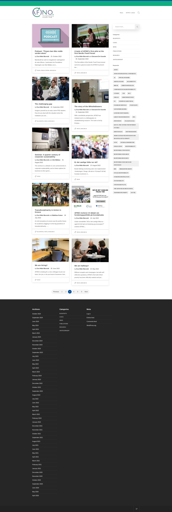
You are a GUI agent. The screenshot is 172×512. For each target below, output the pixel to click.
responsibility (130, 146)
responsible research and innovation (122, 163)
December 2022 (37, 383)
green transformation (121, 117)
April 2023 (35, 368)
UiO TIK (133, 192)
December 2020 (37, 472)
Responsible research (121, 154)
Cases (115, 42)
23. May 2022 (94, 269)
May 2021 (35, 453)
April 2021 (35, 457)
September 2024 (37, 317)
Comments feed (92, 321)
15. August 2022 (95, 165)
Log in (89, 314)
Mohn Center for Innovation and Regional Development (125, 137)
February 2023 (37, 375)
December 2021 (37, 426)
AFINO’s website (130, 12)
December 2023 (37, 341)
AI (114, 77)
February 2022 (37, 418)
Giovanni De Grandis (99, 56)
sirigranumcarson (125, 169)
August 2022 (36, 395)
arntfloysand (118, 81)
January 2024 (36, 337)
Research (53, 70)
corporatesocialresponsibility (124, 89)
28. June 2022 (55, 268)
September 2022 (37, 391)
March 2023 (36, 372)
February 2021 (37, 464)
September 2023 (37, 352)
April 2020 (35, 495)
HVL (134, 117)
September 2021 (37, 437)
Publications (45, 70)
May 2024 (35, 325)
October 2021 (36, 433)
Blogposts (40, 121)
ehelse (116, 97)
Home (121, 12)
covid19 (116, 93)
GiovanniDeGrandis (120, 109)
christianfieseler (127, 85)
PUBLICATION (118, 146)
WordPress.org (91, 325)
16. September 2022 (82, 112)
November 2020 (37, 476)
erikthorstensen (128, 97)
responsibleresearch (121, 158)
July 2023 (35, 356)
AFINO (116, 69)
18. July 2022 (94, 218)
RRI (115, 169)
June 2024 (35, 321)
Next (86, 291)
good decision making (121, 113)
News (38, 70)
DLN (129, 93)
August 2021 (36, 441)
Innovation (117, 121)
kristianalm (118, 131)
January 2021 (36, 468)
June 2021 (35, 449)
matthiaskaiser (131, 131)
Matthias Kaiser (57, 215)
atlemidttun (131, 81)
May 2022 (35, 406)
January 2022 (36, 422)
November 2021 (37, 430)
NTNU (115, 142)
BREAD (116, 85)
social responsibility (121, 173)
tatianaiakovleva (120, 184)
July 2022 (35, 399)
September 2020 (37, 484)
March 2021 (36, 460)
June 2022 (35, 402)
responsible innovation (122, 150)
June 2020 (35, 488)
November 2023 (37, 345)
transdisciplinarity (120, 192)
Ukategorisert (118, 59)
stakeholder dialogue (121, 176)
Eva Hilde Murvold (43, 56)
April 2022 (35, 410)
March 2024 (36, 333)
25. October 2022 (56, 56)
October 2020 (36, 480)
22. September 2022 (57, 107)
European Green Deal (126, 101)
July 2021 (35, 445)
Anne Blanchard (124, 77)
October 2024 (36, 314)
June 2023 (35, 360)
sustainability (119, 180)
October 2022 (36, 387)
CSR (123, 93)
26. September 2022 (82, 59)
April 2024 (35, 329)
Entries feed (90, 317)
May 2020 (35, 491)
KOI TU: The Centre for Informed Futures (125, 126)
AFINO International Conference (125, 73)
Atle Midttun (56, 160)
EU (115, 101)
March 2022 (36, 414)
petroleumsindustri (127, 142)
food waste (134, 105)
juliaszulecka (129, 121)
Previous (56, 291)
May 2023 (35, 364)
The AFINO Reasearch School (123, 188)
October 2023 (36, 348)
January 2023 (36, 379)
